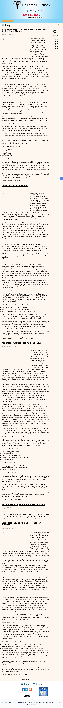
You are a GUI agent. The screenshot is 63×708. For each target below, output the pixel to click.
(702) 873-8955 (31, 14)
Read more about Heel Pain (11, 181)
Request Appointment (7, 21)
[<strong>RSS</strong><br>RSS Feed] (58, 24)
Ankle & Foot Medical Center (31, 119)
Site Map (29, 702)
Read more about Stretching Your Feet (14, 674)
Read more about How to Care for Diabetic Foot (17, 338)
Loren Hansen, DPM (13, 119)
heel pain (38, 39)
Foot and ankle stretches (38, 532)
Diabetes (33, 193)
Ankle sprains (34, 350)
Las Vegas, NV (7, 176)
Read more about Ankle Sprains (12, 499)
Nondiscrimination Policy (41, 702)
